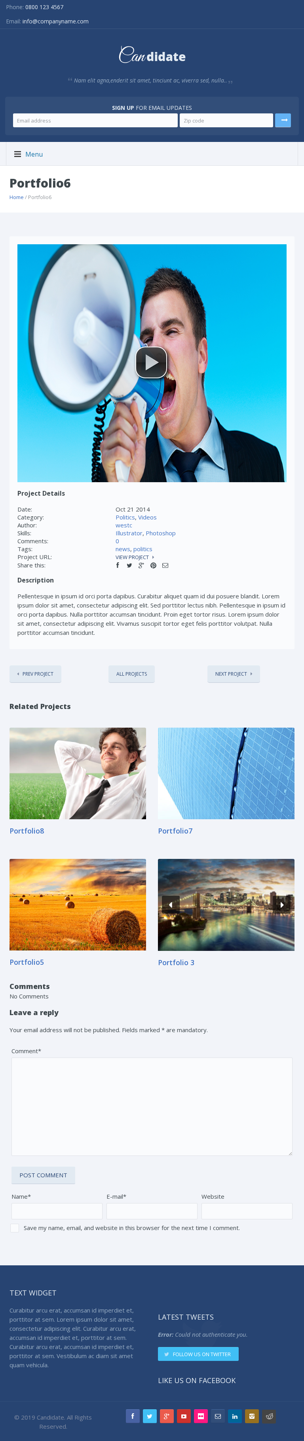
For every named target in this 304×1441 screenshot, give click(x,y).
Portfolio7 (175, 830)
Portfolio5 (27, 962)
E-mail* (116, 1196)
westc (124, 525)
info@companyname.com (56, 21)
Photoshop (161, 533)
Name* (21, 1196)
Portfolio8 (27, 830)
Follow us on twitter (202, 1354)
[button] (151, 362)
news (123, 549)
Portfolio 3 (176, 962)
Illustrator (129, 533)
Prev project (38, 674)
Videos (147, 517)
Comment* (26, 1051)
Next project (231, 674)
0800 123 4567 (44, 7)
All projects (131, 674)
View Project (132, 557)
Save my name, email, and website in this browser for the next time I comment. (132, 1228)
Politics (125, 517)
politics (142, 549)
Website (212, 1196)
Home (17, 197)
